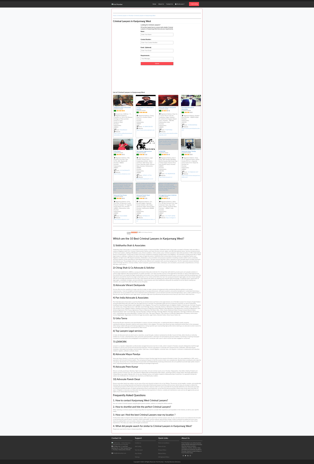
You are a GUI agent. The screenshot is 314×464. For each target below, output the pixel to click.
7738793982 (168, 129)
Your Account (139, 450)
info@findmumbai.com (119, 453)
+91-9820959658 (170, 173)
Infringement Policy (163, 457)
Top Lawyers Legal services (144, 151)
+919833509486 (192, 125)
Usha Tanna (117, 151)
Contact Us (169, 4)
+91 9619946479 (125, 170)
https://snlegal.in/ (171, 217)
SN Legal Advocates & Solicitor (168, 195)
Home (154, 4)
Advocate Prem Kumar (120, 195)
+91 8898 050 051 (147, 126)
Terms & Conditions (163, 443)
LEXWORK (162, 151)
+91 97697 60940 (170, 216)
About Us (161, 4)
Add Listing (194, 4)
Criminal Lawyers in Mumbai (125, 15)
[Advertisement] (157, 78)
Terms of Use (162, 446)
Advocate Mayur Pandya (189, 151)
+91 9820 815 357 (193, 172)
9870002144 (146, 216)
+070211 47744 (147, 175)
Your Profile (138, 453)
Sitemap (137, 457)
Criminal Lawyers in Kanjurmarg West (144, 15)
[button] (123, 114)
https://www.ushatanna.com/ (122, 174)
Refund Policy (162, 453)
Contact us (138, 443)
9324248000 (123, 216)
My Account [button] (180, 4)
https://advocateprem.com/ (121, 219)
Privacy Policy (162, 450)
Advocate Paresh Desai (143, 195)
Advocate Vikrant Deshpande (167, 107)
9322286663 (123, 129)
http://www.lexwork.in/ (165, 177)
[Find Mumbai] (117, 4)
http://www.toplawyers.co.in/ (144, 178)
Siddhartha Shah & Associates (122, 107)
